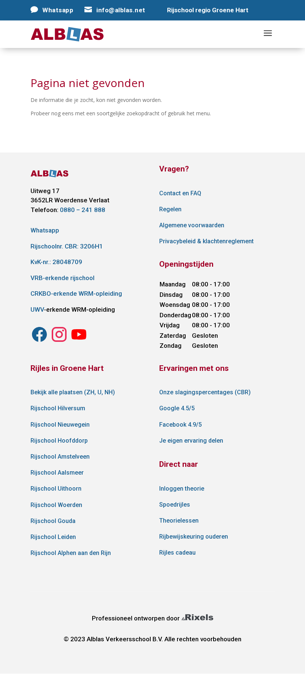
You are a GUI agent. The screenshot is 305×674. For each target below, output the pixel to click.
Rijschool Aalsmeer (57, 472)
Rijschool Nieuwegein (60, 424)
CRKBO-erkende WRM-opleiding (76, 293)
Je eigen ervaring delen (191, 440)
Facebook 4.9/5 (180, 424)
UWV (37, 309)
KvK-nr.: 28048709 (56, 262)
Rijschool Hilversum (57, 408)
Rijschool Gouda (53, 520)
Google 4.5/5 (177, 408)
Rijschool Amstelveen (60, 456)
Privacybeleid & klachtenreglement (206, 241)
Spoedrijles (174, 504)
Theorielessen (179, 520)
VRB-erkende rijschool (62, 278)
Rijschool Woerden (56, 504)
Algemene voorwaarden (191, 225)
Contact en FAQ (180, 193)
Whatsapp (44, 230)
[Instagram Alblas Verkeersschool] (39, 341)
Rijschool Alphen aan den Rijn (70, 552)
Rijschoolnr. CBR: (66, 246)
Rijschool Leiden (53, 536)
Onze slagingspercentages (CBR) (205, 392)
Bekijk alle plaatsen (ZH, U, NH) (72, 392)
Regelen (170, 209)
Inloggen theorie (181, 488)
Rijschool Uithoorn (55, 488)
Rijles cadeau (177, 552)
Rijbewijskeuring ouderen (193, 536)
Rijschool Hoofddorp (59, 440)
